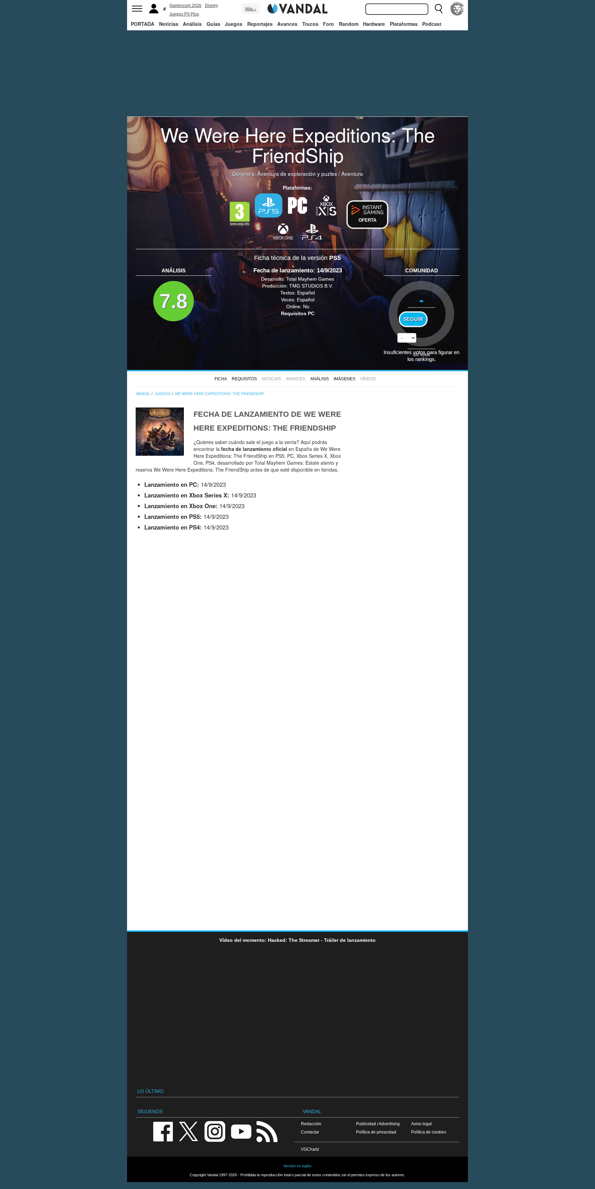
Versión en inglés (297, 1166)
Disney (211, 5)
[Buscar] (438, 8)
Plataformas (404, 23)
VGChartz (310, 1149)
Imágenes (344, 378)
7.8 (173, 301)
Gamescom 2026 (185, 5)
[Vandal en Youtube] (241, 1131)
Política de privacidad (376, 1132)
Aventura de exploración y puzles (297, 173)
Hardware (374, 23)
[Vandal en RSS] (267, 1131)
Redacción (311, 1123)
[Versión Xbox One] (283, 231)
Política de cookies (428, 1132)
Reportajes (260, 23)
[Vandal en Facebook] (163, 1131)
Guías (213, 23)
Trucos (310, 23)
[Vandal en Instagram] (215, 1131)
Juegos (233, 23)
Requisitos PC (297, 313)
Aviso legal (421, 1123)
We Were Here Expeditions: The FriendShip (297, 144)
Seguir (413, 319)
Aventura (352, 173)
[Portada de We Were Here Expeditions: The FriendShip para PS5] (160, 430)
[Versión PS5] (268, 205)
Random (348, 23)
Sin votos (421, 354)
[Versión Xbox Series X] (326, 204)
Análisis (192, 23)
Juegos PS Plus (184, 14)
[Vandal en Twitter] (189, 1131)
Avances (287, 23)
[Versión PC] (297, 204)
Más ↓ (250, 9)
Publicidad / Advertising (378, 1123)
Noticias (168, 23)
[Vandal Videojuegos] (297, 7)
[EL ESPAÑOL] (457, 9)
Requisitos (244, 378)
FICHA (221, 378)
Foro (328, 23)
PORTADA (142, 23)
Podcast (431, 23)
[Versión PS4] (312, 231)
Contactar (310, 1132)
